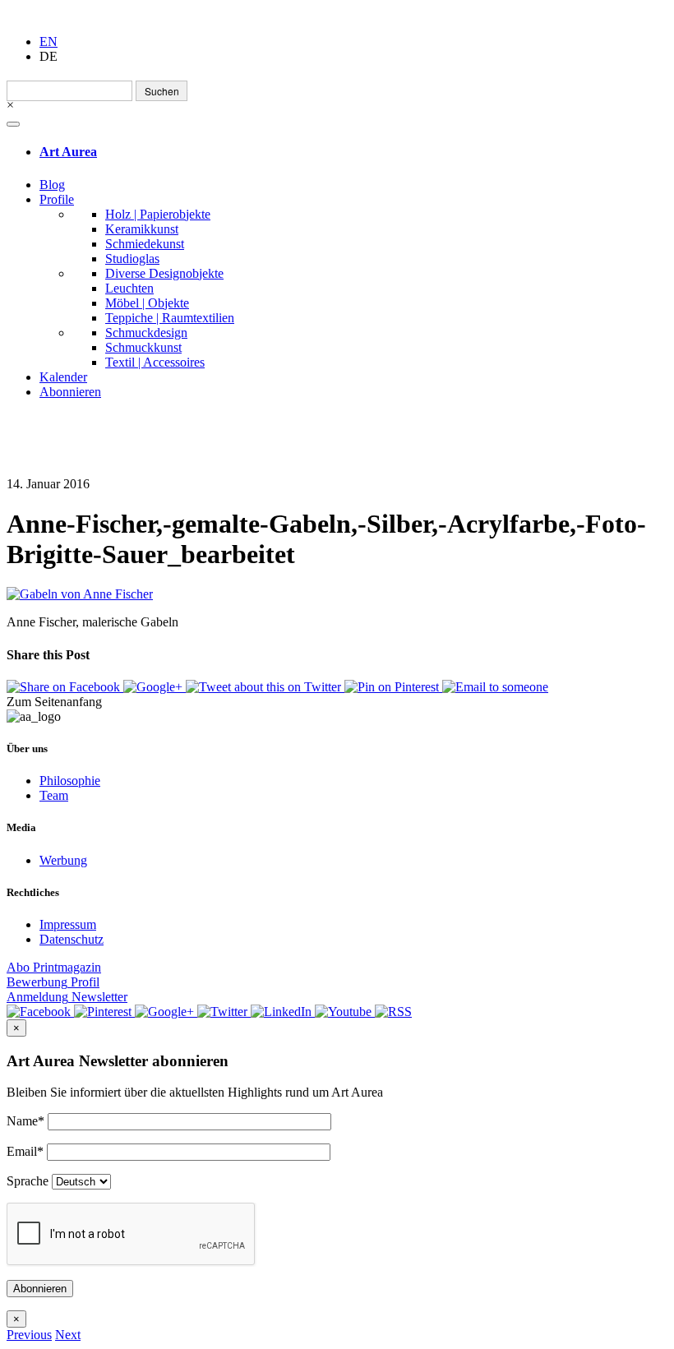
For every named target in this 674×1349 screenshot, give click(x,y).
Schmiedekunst (144, 244)
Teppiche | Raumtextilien (169, 318)
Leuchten (129, 288)
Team (53, 795)
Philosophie (69, 781)
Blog (52, 185)
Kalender (63, 377)
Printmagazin (54, 967)
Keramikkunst (141, 229)
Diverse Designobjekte (164, 273)
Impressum (67, 924)
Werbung (63, 860)
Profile (56, 199)
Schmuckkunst (143, 347)
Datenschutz (71, 939)
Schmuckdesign (146, 333)
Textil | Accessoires (155, 362)
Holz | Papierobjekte (157, 214)
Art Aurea (68, 152)
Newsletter (67, 997)
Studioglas (132, 259)
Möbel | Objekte (147, 303)
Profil (53, 982)
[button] (29, 1335)
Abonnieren (70, 392)
